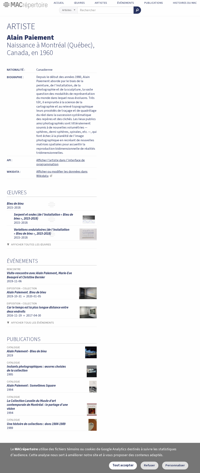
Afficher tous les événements (32, 323)
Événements (125, 3)
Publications (153, 3)
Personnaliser (175, 465)
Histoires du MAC (185, 3)
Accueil (59, 3)
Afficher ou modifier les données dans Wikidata (62, 173)
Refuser (149, 465)
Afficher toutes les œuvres (31, 244)
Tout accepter (123, 465)
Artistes (101, 3)
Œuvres (79, 3)
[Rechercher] (137, 10)
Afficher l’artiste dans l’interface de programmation (60, 162)
